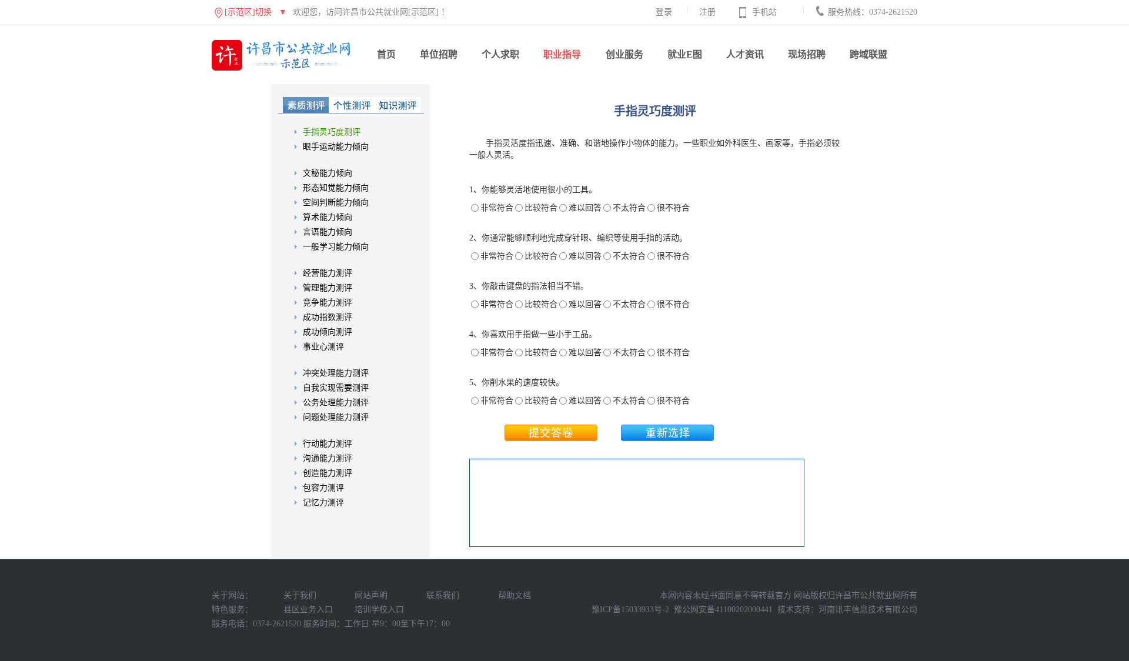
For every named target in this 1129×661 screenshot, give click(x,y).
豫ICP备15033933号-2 (630, 609)
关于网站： (232, 595)
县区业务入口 (308, 609)
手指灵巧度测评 (331, 132)
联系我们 (442, 595)
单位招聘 (438, 54)
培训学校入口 (379, 609)
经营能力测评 (327, 273)
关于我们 (299, 595)
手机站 (764, 12)
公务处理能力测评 (336, 402)
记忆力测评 (323, 502)
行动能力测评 (327, 443)
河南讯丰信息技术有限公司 (868, 609)
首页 (386, 54)
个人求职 (500, 54)
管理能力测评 (327, 287)
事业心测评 (323, 346)
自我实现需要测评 (336, 387)
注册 (707, 12)
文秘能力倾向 (327, 173)
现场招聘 (807, 54)
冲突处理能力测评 (336, 373)
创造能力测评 (327, 473)
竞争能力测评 (327, 302)
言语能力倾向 (327, 232)
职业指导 (562, 54)
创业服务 (624, 54)
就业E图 (684, 54)
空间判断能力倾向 (336, 202)
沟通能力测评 (327, 458)
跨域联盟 (868, 54)
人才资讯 (745, 54)
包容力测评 (323, 487)
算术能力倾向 (327, 217)
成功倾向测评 (327, 332)
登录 (664, 12)
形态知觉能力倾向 (336, 187)
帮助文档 (514, 595)
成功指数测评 (327, 317)
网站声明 (371, 595)
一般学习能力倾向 (336, 246)
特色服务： (232, 609)
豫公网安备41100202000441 (723, 609)
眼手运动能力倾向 (336, 146)
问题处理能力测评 (336, 417)
